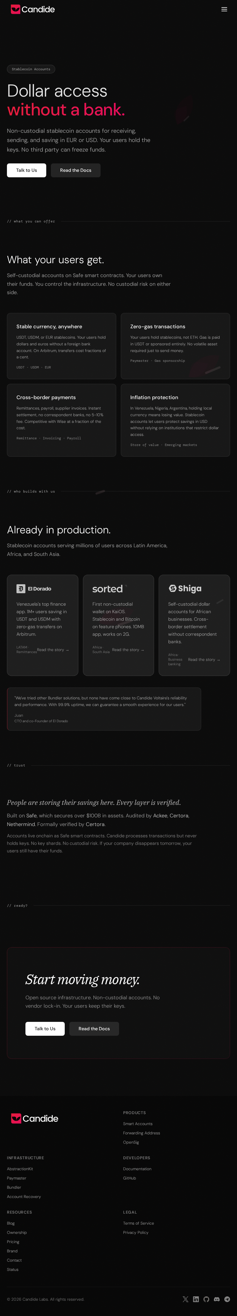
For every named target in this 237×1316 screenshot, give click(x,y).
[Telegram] (227, 1299)
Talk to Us (26, 170)
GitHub (129, 1178)
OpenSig (131, 1142)
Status (12, 1269)
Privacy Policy (136, 1232)
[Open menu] (224, 9)
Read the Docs (75, 170)
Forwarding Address (141, 1133)
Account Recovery (24, 1196)
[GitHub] (206, 1299)
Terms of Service (138, 1223)
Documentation (137, 1168)
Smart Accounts (138, 1123)
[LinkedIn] (196, 1299)
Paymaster (16, 1178)
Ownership (17, 1232)
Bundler (14, 1187)
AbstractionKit (20, 1168)
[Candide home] (33, 9)
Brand (12, 1251)
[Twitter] (185, 1299)
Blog (11, 1223)
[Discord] (217, 1299)
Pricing (13, 1241)
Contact (14, 1260)
